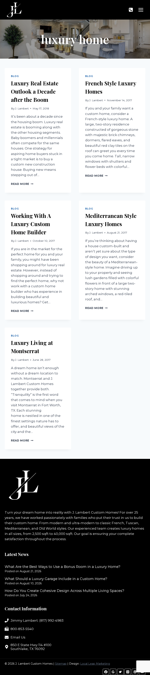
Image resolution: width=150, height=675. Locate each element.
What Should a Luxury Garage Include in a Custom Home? (56, 579)
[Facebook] (106, 672)
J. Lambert (22, 108)
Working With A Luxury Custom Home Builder (31, 224)
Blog (15, 76)
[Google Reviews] (113, 672)
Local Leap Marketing (95, 663)
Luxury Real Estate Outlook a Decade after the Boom (34, 91)
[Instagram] (127, 672)
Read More (22, 183)
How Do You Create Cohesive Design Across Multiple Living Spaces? (64, 591)
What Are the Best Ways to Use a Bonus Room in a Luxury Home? (62, 567)
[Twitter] (120, 672)
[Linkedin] (135, 672)
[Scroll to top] (140, 659)
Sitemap (61, 663)
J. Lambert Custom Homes (95, 512)
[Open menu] (140, 10)
